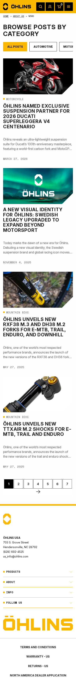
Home (6, 16)
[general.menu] (68, 6)
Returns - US (38, 666)
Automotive (43, 46)
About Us (18, 16)
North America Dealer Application (38, 675)
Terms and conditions (38, 647)
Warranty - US (38, 656)
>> (38, 491)
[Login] (50, 6)
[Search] (40, 6)
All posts (15, 46)
